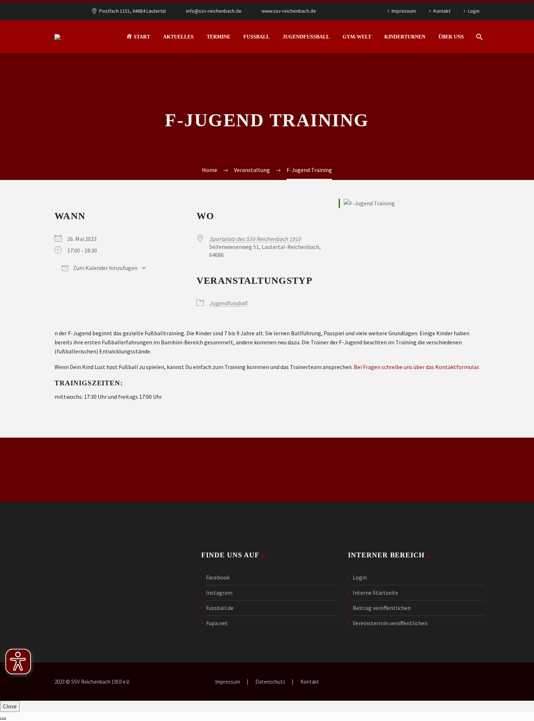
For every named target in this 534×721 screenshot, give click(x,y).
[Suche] (479, 36)
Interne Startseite (375, 592)
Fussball (256, 37)
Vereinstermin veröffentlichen (390, 623)
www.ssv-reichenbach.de (289, 11)
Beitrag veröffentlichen (382, 607)
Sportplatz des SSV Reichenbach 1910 (255, 238)
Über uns (451, 37)
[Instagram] (356, 11)
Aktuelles (178, 37)
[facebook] (361, 471)
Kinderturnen (404, 37)
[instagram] (386, 471)
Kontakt (441, 11)
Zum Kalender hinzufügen (104, 267)
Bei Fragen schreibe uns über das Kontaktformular (416, 366)
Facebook (218, 577)
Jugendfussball (306, 37)
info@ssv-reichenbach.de (214, 11)
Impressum (404, 11)
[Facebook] (345, 11)
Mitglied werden (267, 470)
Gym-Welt (357, 37)
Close (10, 706)
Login (474, 11)
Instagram (219, 592)
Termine (218, 37)
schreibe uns (160, 470)
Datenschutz (270, 682)
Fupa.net (217, 623)
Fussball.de (220, 607)
